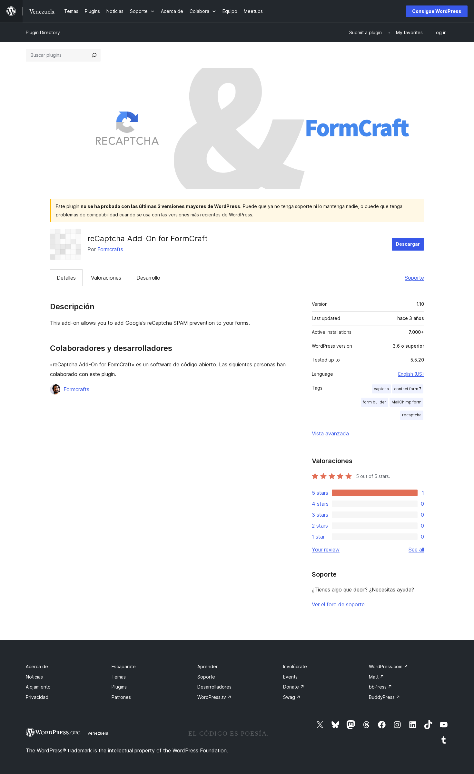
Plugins (119, 687)
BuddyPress (384, 697)
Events (290, 677)
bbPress (380, 687)
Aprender (207, 666)
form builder (374, 402)
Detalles (66, 277)
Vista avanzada (330, 433)
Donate (293, 687)
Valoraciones (106, 277)
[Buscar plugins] (94, 55)
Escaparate (124, 666)
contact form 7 (407, 388)
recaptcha (411, 414)
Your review (326, 549)
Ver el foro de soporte (338, 604)
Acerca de (37, 666)
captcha (381, 388)
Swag (292, 697)
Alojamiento (38, 687)
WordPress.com (388, 666)
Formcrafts (110, 249)
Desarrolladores (214, 687)
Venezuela (97, 733)
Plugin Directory (43, 32)
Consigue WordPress (436, 11)
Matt (376, 677)
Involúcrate (295, 666)
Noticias (34, 677)
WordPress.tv (214, 697)
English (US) (411, 374)
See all (416, 549)
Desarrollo (148, 277)
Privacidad (37, 697)
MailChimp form (406, 402)
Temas (119, 677)
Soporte (414, 277)
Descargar (408, 244)
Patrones (121, 697)
